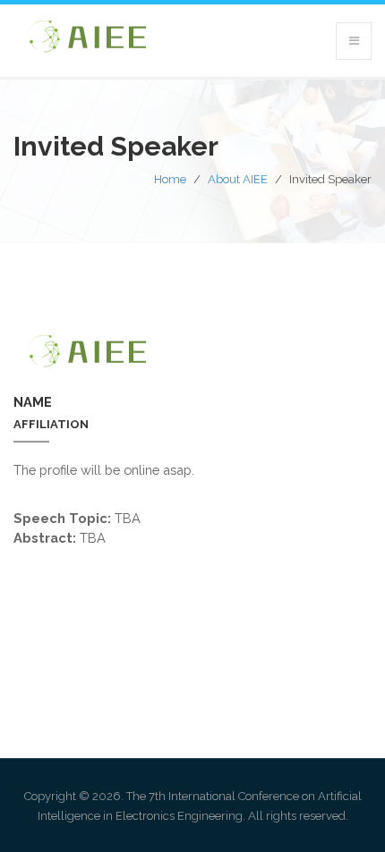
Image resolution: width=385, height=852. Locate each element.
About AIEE (238, 179)
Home (170, 179)
